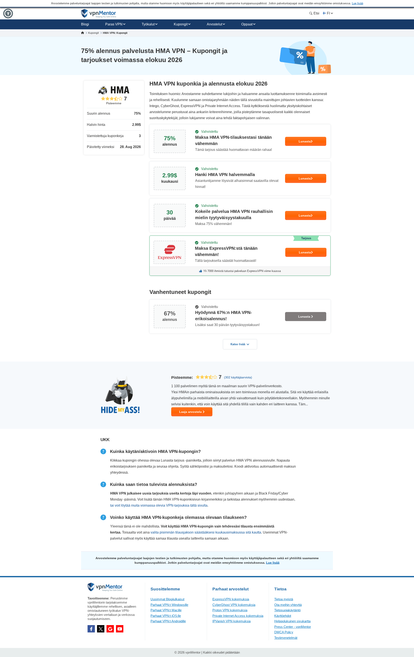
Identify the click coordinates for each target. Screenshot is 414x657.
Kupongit (181, 24)
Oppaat (246, 24)
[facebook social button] (91, 628)
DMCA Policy (283, 632)
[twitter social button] (100, 628)
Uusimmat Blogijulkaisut (167, 599)
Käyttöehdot (282, 616)
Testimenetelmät (285, 638)
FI (328, 13)
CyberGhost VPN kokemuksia (233, 605)
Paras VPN (113, 24)
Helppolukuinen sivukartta (292, 621)
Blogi (85, 24)
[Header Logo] (98, 13)
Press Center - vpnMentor (292, 627)
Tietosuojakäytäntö (287, 610)
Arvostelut (214, 24)
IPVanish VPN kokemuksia (231, 621)
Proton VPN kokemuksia (229, 610)
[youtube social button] (119, 628)
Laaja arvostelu (191, 412)
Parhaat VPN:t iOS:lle (166, 616)
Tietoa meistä (283, 599)
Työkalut (148, 24)
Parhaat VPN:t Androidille (168, 621)
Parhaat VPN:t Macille (166, 610)
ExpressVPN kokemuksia (230, 599)
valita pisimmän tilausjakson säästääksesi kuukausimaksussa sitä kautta (206, 532)
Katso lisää (238, 344)
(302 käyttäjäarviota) (238, 377)
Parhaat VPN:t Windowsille (169, 605)
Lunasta (305, 141)
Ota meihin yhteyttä (288, 605)
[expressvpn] (240, 256)
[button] (8, 13)
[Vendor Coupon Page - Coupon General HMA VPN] (240, 141)
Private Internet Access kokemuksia (237, 616)
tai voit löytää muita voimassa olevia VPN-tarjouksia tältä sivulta (158, 505)
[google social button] (110, 628)
